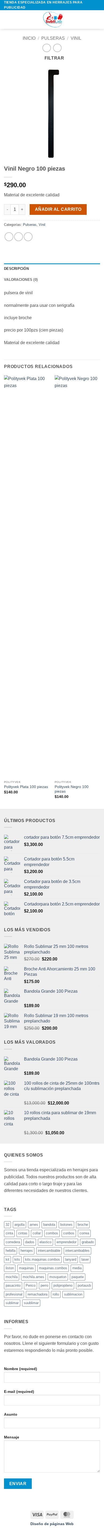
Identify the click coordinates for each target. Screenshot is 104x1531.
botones (66, 1225)
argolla (19, 1225)
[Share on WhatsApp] (9, 236)
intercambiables (77, 1251)
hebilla (10, 1251)
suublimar (31, 1303)
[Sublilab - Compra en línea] (52, 19)
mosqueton (57, 1277)
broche (83, 1225)
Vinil (76, 38)
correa (84, 1233)
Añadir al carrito (58, 209)
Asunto (10, 1414)
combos (52, 1233)
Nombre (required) (20, 1369)
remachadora (37, 1294)
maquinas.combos (53, 1268)
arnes (34, 1225)
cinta (9, 1233)
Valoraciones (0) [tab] (21, 280)
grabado (88, 1242)
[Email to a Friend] (28, 236)
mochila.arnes (33, 1277)
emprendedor (67, 1242)
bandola (49, 1225)
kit (7, 1259)
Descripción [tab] (16, 269)
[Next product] (46, 48)
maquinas (26, 1268)
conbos (68, 1233)
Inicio (29, 38)
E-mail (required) (19, 1391)
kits (17, 1259)
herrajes (27, 1251)
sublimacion (73, 1294)
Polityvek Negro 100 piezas (72, 789)
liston (10, 1268)
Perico (30, 1285)
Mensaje (11, 1437)
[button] (7, 19)
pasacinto (13, 1285)
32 (7, 1225)
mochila (12, 1277)
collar (37, 1233)
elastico (45, 1242)
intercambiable (49, 1251)
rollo (56, 1294)
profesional (14, 1294)
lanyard (70, 1259)
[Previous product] (57, 48)
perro (44, 1285)
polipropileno (63, 1285)
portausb (84, 1285)
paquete (77, 1277)
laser (85, 1259)
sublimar (12, 1303)
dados (29, 1242)
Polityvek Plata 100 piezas (26, 787)
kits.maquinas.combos (42, 1259)
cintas (22, 1233)
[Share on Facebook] (18, 236)
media (77, 1268)
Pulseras (53, 38)
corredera (13, 1242)
